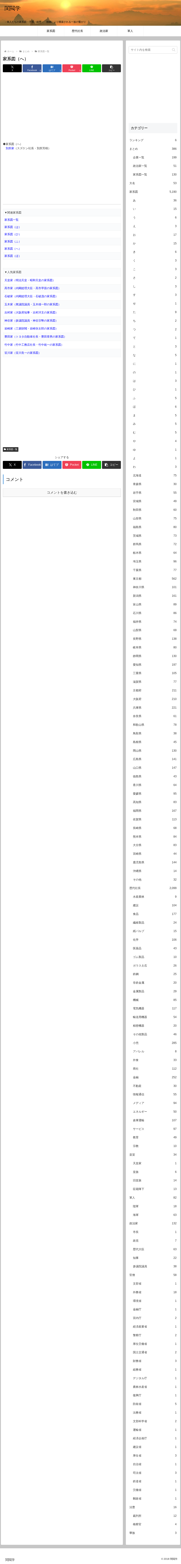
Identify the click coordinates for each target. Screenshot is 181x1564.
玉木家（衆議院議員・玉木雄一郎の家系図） (32, 304)
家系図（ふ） (12, 241)
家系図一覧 (11, 219)
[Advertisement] (62, 107)
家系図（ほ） (12, 255)
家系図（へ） (12, 248)
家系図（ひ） (12, 234)
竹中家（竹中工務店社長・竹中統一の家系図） (34, 344)
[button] (111, 68)
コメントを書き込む (62, 492)
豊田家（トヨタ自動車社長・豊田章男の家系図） (35, 336)
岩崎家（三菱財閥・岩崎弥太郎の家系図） (31, 328)
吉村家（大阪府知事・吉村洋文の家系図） (31, 312)
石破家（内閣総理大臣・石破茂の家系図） (31, 296)
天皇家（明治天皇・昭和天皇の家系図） (29, 280)
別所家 (10, 148)
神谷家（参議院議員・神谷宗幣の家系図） (31, 320)
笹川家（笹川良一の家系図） (22, 352)
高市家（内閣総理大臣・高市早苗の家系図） (32, 288)
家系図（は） (12, 227)
